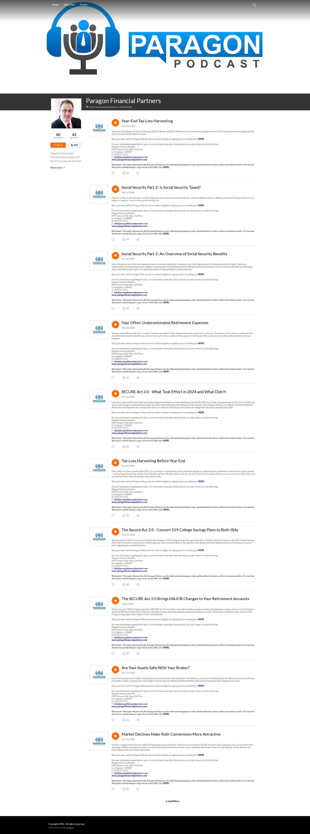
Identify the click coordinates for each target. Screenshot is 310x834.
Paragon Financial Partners (123, 101)
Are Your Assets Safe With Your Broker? (156, 667)
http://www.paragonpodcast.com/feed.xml (110, 107)
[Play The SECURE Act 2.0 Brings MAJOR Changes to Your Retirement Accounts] (115, 600)
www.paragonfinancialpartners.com (129, 159)
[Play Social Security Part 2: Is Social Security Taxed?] (115, 189)
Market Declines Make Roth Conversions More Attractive (171, 734)
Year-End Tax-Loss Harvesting (147, 121)
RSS (76, 145)
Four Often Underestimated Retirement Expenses (165, 322)
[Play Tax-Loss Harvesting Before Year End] (115, 462)
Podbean (70, 827)
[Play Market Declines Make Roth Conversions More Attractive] (115, 736)
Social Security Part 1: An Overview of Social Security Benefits (174, 253)
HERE (201, 139)
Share (60, 145)
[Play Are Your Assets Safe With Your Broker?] (115, 669)
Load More (172, 801)
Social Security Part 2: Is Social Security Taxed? (161, 187)
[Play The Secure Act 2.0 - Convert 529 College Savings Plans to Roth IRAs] (115, 531)
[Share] (138, 173)
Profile (83, 4)
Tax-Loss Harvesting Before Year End (153, 460)
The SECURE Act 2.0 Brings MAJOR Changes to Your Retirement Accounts (185, 598)
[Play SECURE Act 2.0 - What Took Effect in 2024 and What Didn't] (115, 393)
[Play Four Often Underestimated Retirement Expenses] (115, 324)
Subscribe (69, 4)
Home (55, 4)
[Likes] (113, 173)
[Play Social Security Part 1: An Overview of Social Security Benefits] (115, 255)
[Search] (254, 4)
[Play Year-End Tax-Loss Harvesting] (115, 122)
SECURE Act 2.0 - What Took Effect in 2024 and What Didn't (174, 391)
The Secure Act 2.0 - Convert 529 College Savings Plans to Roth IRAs (180, 530)
